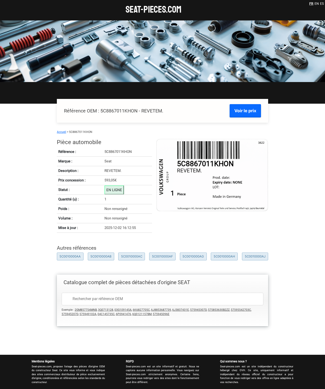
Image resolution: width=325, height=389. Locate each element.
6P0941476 (123, 314)
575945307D (198, 309)
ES (322, 3)
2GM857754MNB (86, 309)
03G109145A (123, 309)
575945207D (70, 314)
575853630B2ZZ (219, 309)
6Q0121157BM (142, 314)
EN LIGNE (114, 190)
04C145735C (106, 314)
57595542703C (241, 309)
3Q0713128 (105, 309)
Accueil (61, 132)
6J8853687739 (161, 309)
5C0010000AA (70, 256)
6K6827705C (141, 309)
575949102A (87, 314)
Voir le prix (245, 110)
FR (311, 3)
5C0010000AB (100, 256)
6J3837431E (180, 309)
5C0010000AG (193, 256)
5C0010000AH (224, 256)
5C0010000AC (131, 256)
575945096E (161, 314)
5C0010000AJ (255, 256)
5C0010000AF (162, 256)
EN (317, 3)
